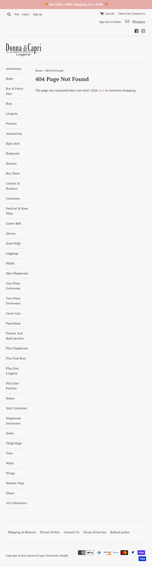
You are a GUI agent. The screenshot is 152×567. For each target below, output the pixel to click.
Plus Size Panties (12, 386)
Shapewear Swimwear (13, 420)
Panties (11, 123)
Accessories (14, 133)
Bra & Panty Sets (14, 91)
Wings (10, 473)
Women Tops (15, 483)
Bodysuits (13, 153)
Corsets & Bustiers (13, 186)
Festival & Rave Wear (17, 211)
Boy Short (13, 173)
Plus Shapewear (17, 348)
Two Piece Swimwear (13, 301)
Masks (10, 263)
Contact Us (138, 13)
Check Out (124, 13)
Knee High (13, 243)
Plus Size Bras (16, 358)
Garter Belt (13, 223)
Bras (9, 103)
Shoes (10, 493)
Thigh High (14, 443)
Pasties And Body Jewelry (15, 335)
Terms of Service (94, 532)
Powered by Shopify (57, 555)
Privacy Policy (50, 532)
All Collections (16, 503)
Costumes (13, 198)
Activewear (13, 68)
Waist (10, 463)
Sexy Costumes (16, 408)
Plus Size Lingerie (12, 371)
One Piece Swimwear (13, 286)
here (101, 90)
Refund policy (120, 532)
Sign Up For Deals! (110, 22)
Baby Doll (13, 143)
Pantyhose (13, 323)
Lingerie (12, 113)
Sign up (37, 14)
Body (9, 78)
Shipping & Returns (22, 532)
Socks (10, 433)
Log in (25, 14)
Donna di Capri (36, 555)
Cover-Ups (13, 313)
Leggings (12, 253)
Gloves (10, 233)
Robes (10, 398)
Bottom (11, 163)
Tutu (9, 453)
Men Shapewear (17, 273)
